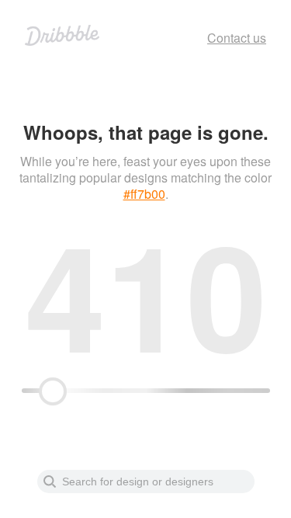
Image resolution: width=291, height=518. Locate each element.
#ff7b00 (144, 194)
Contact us (236, 38)
